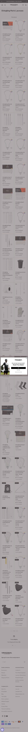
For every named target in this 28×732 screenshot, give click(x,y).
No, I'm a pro (18, 369)
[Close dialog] (26, 358)
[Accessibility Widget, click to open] (2, 729)
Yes (18, 367)
